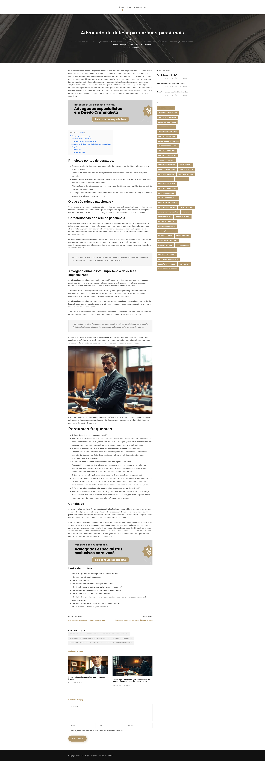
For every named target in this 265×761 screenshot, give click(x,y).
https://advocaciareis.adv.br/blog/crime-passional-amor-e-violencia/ (96, 590)
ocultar (82, 132)
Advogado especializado (167, 131)
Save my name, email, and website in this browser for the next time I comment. (97, 730)
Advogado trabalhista (167, 150)
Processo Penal (183, 245)
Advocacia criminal (165, 108)
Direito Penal (182, 179)
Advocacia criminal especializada (86, 42)
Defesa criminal (185, 164)
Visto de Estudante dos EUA (167, 75)
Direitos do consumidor (167, 188)
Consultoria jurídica (166, 160)
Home (121, 7)
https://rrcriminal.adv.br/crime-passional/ (86, 577)
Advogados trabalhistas (167, 146)
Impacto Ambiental (183, 216)
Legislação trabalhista (167, 231)
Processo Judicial (165, 245)
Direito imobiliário (165, 179)
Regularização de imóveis (168, 259)
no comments (134, 47)
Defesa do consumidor (166, 169)
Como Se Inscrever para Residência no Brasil (173, 92)
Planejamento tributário (168, 240)
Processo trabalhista (166, 250)
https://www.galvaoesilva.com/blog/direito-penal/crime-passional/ (95, 574)
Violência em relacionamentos (140, 44)
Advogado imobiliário (166, 136)
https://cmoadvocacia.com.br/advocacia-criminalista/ (91, 593)
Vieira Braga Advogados (167, 269)
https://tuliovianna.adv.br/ (81, 580)
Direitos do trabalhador (168, 198)
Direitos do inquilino (166, 193)
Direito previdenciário (166, 183)
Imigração (186, 212)
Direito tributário (187, 207)
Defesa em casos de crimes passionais (86, 642)
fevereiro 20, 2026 (166, 78)
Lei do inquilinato (165, 235)
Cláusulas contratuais (167, 155)
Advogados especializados (168, 141)
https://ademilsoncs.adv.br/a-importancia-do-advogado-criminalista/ (96, 603)
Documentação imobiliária (168, 212)
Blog (129, 7)
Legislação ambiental (166, 221)
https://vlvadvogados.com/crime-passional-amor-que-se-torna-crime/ (97, 587)
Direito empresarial (186, 174)
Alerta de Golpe (140, 7)
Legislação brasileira (166, 226)
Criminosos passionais (169, 42)
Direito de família (186, 169)
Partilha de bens (182, 235)
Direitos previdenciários (167, 202)
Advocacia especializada (167, 112)
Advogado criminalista (167, 122)
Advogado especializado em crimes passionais (141, 42)
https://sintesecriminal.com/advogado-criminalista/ (90, 607)
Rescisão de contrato (166, 264)
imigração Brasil (164, 216)
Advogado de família (166, 127)
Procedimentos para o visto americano (170, 83)
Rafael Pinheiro (184, 78)
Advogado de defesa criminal (111, 42)
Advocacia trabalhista (167, 117)
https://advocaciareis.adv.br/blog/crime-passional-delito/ (92, 584)
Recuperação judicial (166, 254)
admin (129, 39)
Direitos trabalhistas (166, 207)
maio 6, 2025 (72, 682)
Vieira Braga (184, 264)
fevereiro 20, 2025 (118, 685)
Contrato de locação (166, 164)
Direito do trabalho (166, 174)
